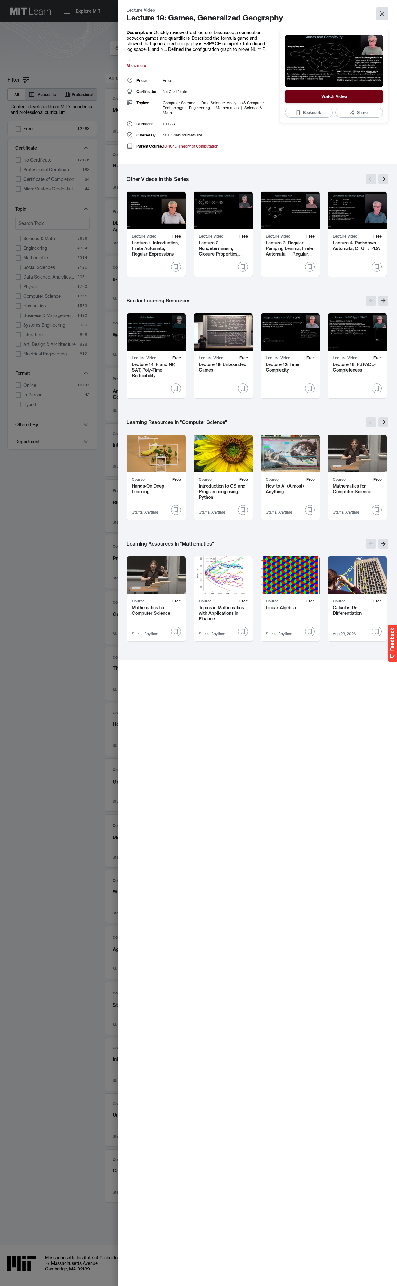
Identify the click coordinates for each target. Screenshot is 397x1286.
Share (362, 112)
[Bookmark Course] (176, 510)
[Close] (382, 13)
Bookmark (312, 112)
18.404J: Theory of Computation (190, 146)
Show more (136, 65)
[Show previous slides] (371, 179)
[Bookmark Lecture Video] (176, 267)
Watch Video (334, 96)
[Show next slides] (383, 179)
